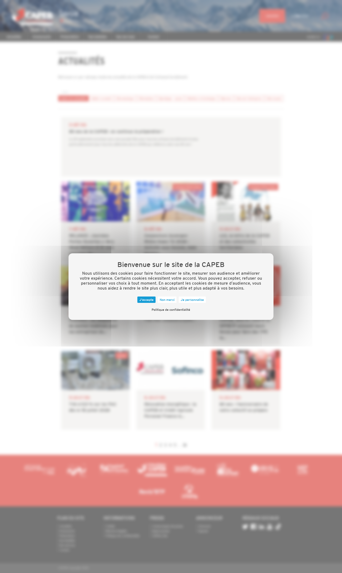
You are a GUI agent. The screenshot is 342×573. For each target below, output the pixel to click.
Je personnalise (192, 299)
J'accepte (146, 299)
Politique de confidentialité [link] (171, 309)
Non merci (167, 299)
